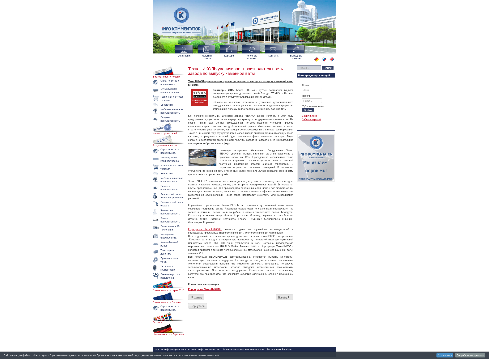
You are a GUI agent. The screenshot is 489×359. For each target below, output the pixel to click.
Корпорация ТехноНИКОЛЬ (205, 229)
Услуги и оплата (207, 57)
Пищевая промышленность (170, 119)
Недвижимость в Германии (168, 334)
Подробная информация (470, 355)
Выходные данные (296, 57)
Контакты (273, 55)
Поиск (328, 68)
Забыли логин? (310, 115)
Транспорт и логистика (167, 251)
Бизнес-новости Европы (167, 302)
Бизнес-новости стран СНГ (168, 290)
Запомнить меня (314, 106)
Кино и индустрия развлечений (170, 275)
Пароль (306, 95)
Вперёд (282, 297)
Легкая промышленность (170, 219)
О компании (184, 55)
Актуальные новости (165, 145)
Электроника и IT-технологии (170, 227)
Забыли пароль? (311, 119)
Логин (305, 85)
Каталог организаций (165, 133)
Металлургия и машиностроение (170, 90)
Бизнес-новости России (166, 76)
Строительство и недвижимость (169, 82)
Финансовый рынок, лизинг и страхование (172, 195)
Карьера (229, 55)
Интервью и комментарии (167, 267)
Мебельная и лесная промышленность (171, 111)
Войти (308, 110)
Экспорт (157, 322)
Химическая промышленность (170, 211)
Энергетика (166, 104)
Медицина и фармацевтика (168, 235)
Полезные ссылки (251, 57)
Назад (198, 297)
